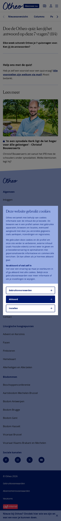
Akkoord (13, 299)
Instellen (13, 308)
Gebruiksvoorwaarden (20, 290)
